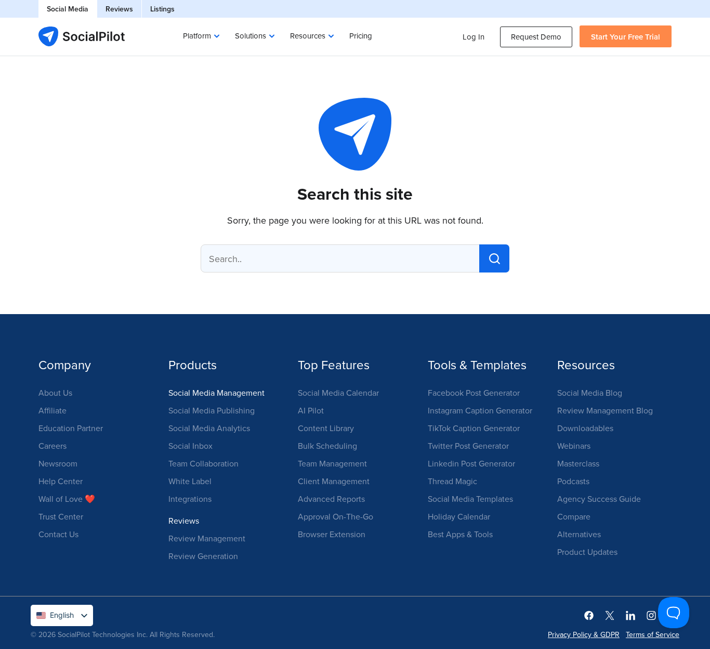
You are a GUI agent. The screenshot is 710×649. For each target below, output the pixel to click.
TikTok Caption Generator (474, 428)
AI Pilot (311, 410)
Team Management (332, 463)
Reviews (119, 9)
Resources (307, 35)
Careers (52, 445)
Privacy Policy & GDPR (584, 634)
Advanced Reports (331, 498)
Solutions (250, 35)
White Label (190, 481)
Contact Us (58, 534)
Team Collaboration (203, 463)
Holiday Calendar (459, 516)
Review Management (206, 538)
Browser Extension (331, 534)
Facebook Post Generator (474, 392)
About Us (55, 392)
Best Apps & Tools (460, 534)
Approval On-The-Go (335, 516)
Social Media (67, 9)
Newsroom (57, 463)
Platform (197, 35)
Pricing (360, 35)
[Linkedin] (630, 614)
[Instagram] (651, 614)
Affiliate (52, 410)
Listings (162, 9)
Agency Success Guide (599, 498)
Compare (573, 516)
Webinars (573, 445)
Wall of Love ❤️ (66, 498)
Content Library (326, 428)
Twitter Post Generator (468, 445)
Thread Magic (452, 481)
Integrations (190, 498)
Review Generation (203, 556)
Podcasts (573, 481)
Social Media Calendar (338, 392)
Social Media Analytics (209, 428)
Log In (473, 36)
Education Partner (70, 428)
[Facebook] (589, 614)
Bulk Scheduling (327, 445)
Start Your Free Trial (625, 36)
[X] (609, 614)
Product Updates (587, 551)
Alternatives (579, 534)
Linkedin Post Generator (471, 463)
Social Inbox (190, 445)
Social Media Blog (589, 392)
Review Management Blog (605, 410)
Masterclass (578, 463)
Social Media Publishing (211, 410)
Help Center (60, 481)
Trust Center (60, 516)
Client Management (334, 481)
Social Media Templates (470, 498)
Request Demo (536, 36)
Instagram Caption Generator (480, 410)
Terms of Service (652, 634)
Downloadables (585, 428)
